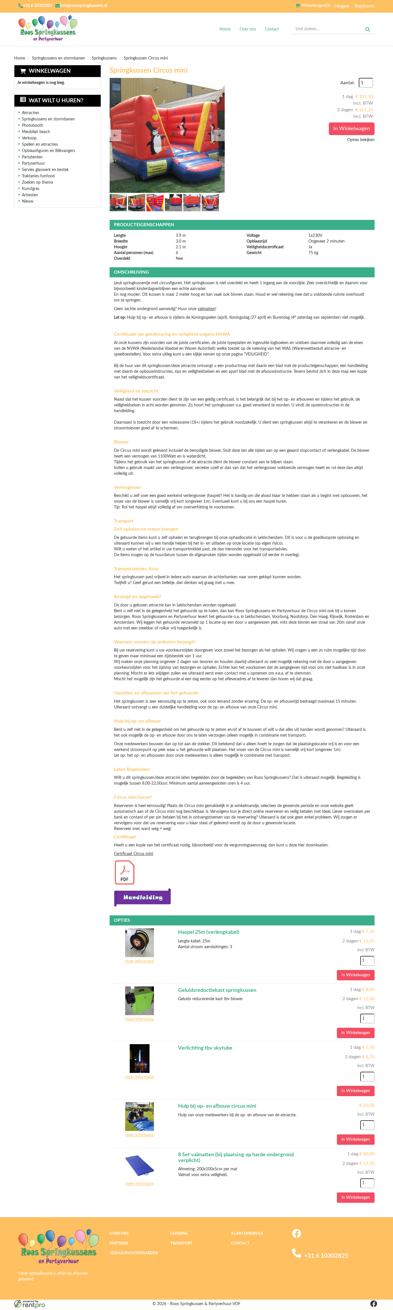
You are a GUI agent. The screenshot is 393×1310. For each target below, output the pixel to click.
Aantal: (347, 82)
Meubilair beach (36, 132)
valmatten (206, 309)
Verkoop (29, 138)
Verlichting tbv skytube (205, 1048)
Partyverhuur (33, 164)
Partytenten (32, 157)
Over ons (248, 29)
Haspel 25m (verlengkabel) (208, 932)
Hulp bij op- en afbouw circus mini (217, 1106)
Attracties (30, 113)
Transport (181, 1243)
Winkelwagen (50, 71)
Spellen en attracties (40, 145)
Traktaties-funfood (38, 176)
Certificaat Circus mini (133, 854)
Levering (179, 1234)
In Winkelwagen (351, 128)
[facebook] (296, 1237)
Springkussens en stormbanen (58, 58)
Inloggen (341, 6)
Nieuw (27, 201)
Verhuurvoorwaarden (134, 1253)
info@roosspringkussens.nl (83, 6)
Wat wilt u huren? (56, 100)
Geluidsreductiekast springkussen (217, 990)
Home (225, 29)
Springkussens (104, 58)
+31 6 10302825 (37, 6)
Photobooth (32, 126)
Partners (119, 1243)
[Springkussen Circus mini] (167, 135)
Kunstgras (30, 189)
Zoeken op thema (37, 182)
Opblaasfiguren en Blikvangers (48, 151)
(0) (316, 6)
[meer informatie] (139, 942)
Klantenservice (247, 1234)
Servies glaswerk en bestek (45, 170)
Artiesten (30, 195)
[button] (115, 135)
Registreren (365, 6)
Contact (272, 29)
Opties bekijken (361, 140)
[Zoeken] (368, 29)
